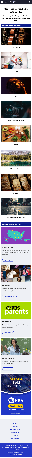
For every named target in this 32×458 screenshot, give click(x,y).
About (15, 423)
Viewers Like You (7, 247)
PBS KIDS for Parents (8, 322)
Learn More (7, 260)
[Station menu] (17, 2)
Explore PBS (6, 285)
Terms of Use (19, 452)
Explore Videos (9, 296)
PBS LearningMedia (8, 358)
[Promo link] (16, 235)
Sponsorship (15, 438)
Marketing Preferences (16, 454)
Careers (15, 435)
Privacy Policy (11, 452)
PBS (3, 2)
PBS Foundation (15, 429)
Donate (15, 426)
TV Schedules (15, 432)
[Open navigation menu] (29, 2)
